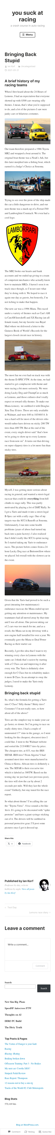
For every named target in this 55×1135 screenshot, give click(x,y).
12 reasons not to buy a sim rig (19, 1082)
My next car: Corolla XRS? (17, 1068)
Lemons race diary (38, 913)
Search (8, 982)
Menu (29, 34)
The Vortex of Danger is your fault (21, 1043)
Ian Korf (11, 66)
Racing (8, 1048)
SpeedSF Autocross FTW (18, 1008)
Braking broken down (15, 1058)
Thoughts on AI (13, 1014)
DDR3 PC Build (13, 1021)
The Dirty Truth (13, 1027)
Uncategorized (28, 66)
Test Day (10, 908)
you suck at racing (27, 16)
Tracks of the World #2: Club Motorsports (24, 1087)
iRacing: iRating (12, 1053)
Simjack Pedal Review (15, 1073)
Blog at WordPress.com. (27, 1124)
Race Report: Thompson (16, 1078)
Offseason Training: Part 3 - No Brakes (23, 1063)
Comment (40, 966)
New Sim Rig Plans (15, 1002)
